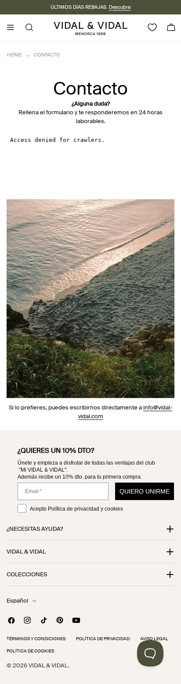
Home (14, 55)
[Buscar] (26, 27)
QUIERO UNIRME (144, 491)
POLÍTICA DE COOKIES (30, 651)
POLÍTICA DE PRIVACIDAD (103, 639)
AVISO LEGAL (154, 639)
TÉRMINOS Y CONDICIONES (36, 639)
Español (17, 600)
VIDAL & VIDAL (48, 665)
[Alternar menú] (10, 27)
